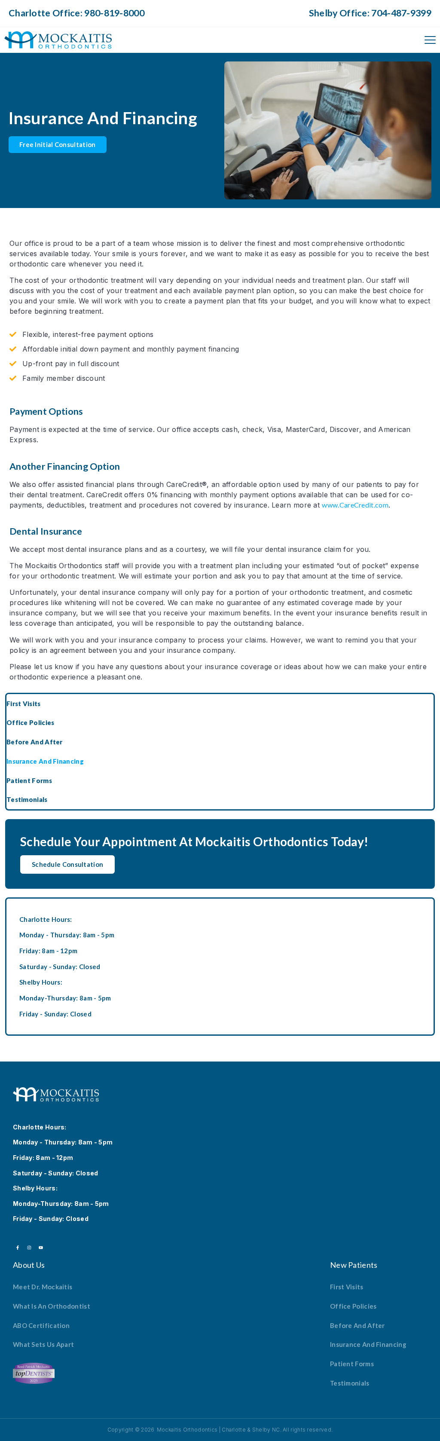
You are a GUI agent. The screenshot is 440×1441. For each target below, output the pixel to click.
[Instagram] (29, 1247)
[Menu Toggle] (430, 40)
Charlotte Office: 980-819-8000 (76, 12)
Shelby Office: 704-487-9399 (370, 12)
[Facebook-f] (17, 1247)
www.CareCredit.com (355, 505)
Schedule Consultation (67, 864)
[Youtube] (41, 1247)
